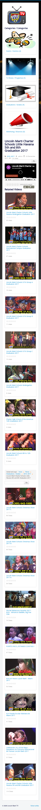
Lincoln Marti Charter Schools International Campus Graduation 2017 (18, 248)
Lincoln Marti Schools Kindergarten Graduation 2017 (19, 386)
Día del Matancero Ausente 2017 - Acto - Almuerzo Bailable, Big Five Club (19, 612)
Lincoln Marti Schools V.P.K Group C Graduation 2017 (19, 352)
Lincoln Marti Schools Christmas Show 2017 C (20, 508)
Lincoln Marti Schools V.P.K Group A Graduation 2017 (19, 283)
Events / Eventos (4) (13, 51)
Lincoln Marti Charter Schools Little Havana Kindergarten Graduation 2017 (20, 213)
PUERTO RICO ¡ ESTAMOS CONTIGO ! (20, 646)
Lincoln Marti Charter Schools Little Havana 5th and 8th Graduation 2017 (19, 784)
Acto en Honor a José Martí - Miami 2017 (19, 679)
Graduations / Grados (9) (15, 105)
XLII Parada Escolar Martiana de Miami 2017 (18, 714)
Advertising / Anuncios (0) (15, 132)
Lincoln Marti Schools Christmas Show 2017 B (20, 542)
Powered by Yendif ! (11, 176)
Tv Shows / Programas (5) (16, 78)
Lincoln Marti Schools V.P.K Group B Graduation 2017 (19, 317)
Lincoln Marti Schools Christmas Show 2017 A (20, 576)
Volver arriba (35, 806)
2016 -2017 (10, 156)
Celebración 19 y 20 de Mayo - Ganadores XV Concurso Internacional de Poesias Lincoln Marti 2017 (20, 749)
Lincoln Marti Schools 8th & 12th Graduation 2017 (18, 454)
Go (34, 161)
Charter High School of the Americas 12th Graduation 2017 (19, 420)
